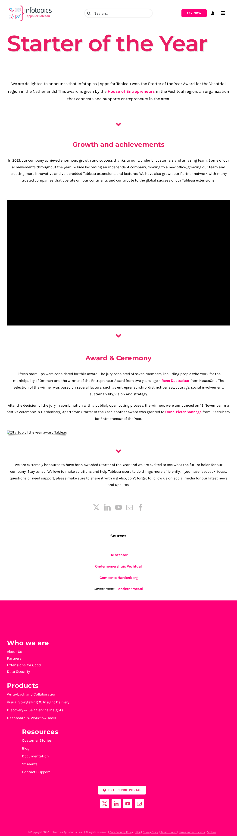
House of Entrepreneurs (130, 91)
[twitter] (96, 507)
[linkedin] (107, 507)
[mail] (129, 507)
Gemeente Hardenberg (119, 577)
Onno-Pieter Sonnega (183, 412)
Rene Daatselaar (175, 380)
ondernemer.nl (130, 589)
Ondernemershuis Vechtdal (118, 566)
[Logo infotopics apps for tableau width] (30, 5)
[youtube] (118, 507)
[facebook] (140, 507)
